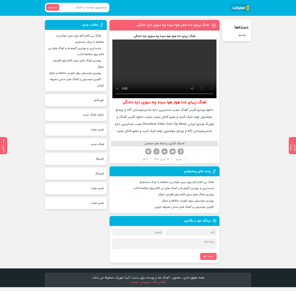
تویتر (173, 151)
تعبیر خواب (97, 129)
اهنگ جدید (97, 144)
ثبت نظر (208, 256)
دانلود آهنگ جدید (93, 115)
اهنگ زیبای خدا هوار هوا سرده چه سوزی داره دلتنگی (173, 25)
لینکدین (164, 151)
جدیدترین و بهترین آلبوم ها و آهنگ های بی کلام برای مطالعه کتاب (173, 188)
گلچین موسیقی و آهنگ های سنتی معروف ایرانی (184, 207)
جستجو (52, 7)
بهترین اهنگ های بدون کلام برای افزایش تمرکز (186, 194)
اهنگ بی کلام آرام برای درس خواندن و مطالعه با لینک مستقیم (177, 182)
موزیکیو (99, 100)
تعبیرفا (100, 159)
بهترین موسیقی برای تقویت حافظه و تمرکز (188, 201)
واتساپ (156, 151)
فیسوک (181, 151)
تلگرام (148, 151)
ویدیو (179, 159)
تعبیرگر (99, 173)
